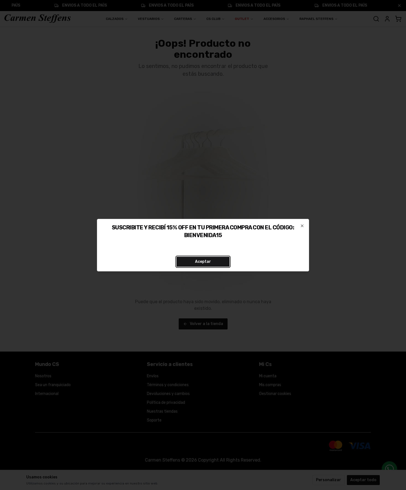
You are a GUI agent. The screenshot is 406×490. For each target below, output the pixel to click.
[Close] (302, 226)
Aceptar (203, 261)
